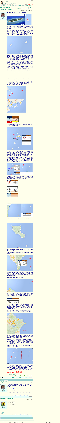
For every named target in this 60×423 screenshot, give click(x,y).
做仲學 (3, 17)
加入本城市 (5, 3)
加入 (47, 422)
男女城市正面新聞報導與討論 (7, 7)
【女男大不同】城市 (10, 4)
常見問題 (8, 421)
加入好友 (4, 391)
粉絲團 (10, 422)
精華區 (10, 5)
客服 (18, 421)
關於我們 (5, 421)
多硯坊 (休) (3, 412)
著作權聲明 (13, 421)
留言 (2, 391)
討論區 (7, 5)
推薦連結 (20, 5)
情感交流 (4, 4)
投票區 (13, 5)
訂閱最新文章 (14, 3)
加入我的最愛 (10, 3)
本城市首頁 (3, 5)
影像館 (16, 5)
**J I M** (3, 22)
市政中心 (30, 5)
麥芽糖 (2, 413)
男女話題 (7, 4)
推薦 (31, 10)
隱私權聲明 (16, 421)
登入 (46, 422)
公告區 (23, 5)
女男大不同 (6, 1)
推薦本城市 (8, 3)
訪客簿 (27, 5)
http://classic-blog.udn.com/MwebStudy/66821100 (16, 388)
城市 (2, 4)
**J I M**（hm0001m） (8, 382)
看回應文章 (18, 8)
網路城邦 (32, 0)
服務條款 (10, 421)
